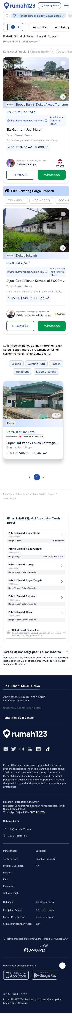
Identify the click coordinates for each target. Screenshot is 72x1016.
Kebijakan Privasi (12, 910)
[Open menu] (66, 5)
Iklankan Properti (45, 859)
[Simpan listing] (63, 63)
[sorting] (26, 27)
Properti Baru (40, 27)
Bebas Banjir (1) (42, 51)
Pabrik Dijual (22, 494)
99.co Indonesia (45, 910)
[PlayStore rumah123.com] (44, 975)
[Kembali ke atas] (62, 965)
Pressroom (9, 886)
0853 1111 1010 (37, 812)
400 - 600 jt (41, 200)
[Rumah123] (19, 5)
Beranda (7, 494)
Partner (7, 872)
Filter (17, 27)
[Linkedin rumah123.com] (38, 749)
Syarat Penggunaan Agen (17, 923)
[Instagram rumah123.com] (21, 749)
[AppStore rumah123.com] (16, 975)
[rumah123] (36, 734)
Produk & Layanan (13, 865)
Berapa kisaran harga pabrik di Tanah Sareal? (33, 652)
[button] (36, 15)
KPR (38, 865)
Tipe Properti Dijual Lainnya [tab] (21, 686)
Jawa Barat (38, 494)
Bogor (51, 494)
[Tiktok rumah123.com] (48, 749)
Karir (5, 879)
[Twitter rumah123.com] (13, 749)
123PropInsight (11, 893)
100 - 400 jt (16, 200)
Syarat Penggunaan (14, 917)
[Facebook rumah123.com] (5, 749)
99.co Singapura (45, 917)
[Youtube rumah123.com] (29, 749)
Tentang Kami (11, 859)
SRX (38, 923)
